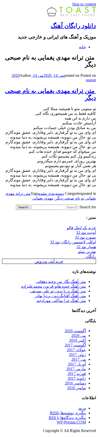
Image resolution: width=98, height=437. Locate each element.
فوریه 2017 (77, 373)
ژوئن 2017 (77, 354)
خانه (82, 47)
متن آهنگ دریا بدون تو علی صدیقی (58, 291)
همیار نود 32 (86, 247)
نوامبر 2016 (76, 388)
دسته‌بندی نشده (51, 193)
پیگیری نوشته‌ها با (68, 413)
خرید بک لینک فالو (81, 228)
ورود (82, 408)
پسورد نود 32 (85, 237)
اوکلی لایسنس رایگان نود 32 (73, 242)
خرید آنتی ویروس (49, 261)
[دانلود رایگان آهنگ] (71, 15)
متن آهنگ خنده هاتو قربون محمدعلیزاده (53, 286)
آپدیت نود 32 (86, 232)
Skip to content (84, 4)
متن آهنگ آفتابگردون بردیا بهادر (60, 296)
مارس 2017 (76, 369)
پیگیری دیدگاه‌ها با (67, 417)
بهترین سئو (87, 251)
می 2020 (78, 335)
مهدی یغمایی (42, 198)
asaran (91, 80)
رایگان (90, 256)
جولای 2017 (76, 350)
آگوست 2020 (75, 331)
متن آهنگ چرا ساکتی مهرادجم (61, 300)
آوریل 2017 (77, 364)
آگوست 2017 (75, 345)
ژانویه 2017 (77, 378)
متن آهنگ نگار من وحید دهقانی (61, 281)
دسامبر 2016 (75, 383)
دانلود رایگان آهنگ (73, 26)
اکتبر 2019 (77, 340)
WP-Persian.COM (71, 422)
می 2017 (78, 359)
